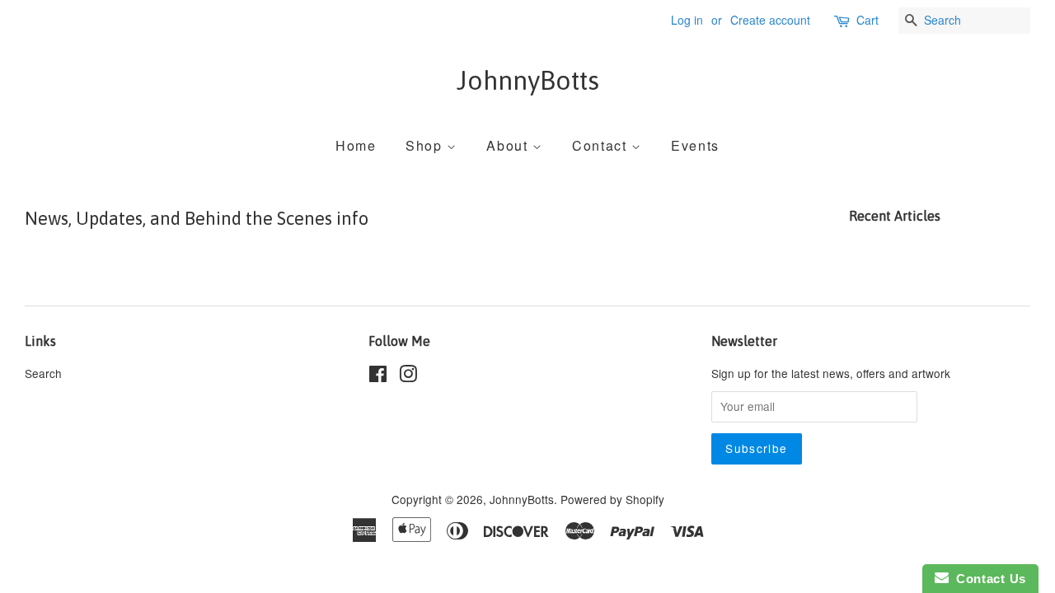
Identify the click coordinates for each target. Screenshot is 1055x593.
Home (355, 145)
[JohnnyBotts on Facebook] (377, 376)
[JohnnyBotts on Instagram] (408, 376)
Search (43, 373)
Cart (867, 20)
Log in (687, 20)
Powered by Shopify (612, 499)
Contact (601, 145)
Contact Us (987, 579)
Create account (770, 20)
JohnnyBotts (528, 80)
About (509, 145)
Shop (426, 145)
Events (695, 145)
